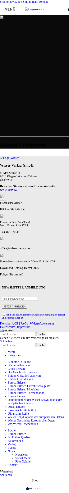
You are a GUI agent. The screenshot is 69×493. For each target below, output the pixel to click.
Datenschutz (7, 327)
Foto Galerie (22, 461)
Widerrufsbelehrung (42, 323)
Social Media (23, 458)
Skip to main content (35, 1)
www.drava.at (9, 189)
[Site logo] (34, 9)
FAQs (24, 323)
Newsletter (21, 454)
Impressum (23, 327)
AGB (15, 323)
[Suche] (65, 9)
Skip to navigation (11, 1)
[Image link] (9, 157)
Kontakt (5, 323)
